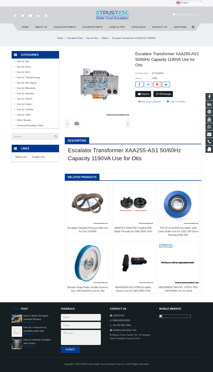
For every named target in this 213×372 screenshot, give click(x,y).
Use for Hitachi (24, 98)
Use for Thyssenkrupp (28, 77)
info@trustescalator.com (188, 14)
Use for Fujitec (24, 104)
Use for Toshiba (25, 109)
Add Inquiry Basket (150, 101)
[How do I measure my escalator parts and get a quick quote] (17, 331)
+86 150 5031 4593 (121, 325)
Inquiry (145, 94)
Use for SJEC (24, 114)
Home (60, 38)
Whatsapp (164, 94)
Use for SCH (23, 72)
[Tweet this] (148, 84)
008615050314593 (121, 320)
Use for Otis (92, 38)
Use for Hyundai (25, 93)
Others (105, 38)
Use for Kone (24, 66)
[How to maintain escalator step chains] (17, 344)
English (185, 3)
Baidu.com (21, 156)
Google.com (38, 156)
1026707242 (118, 315)
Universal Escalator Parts (30, 125)
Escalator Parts (75, 38)
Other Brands (24, 120)
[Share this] (139, 84)
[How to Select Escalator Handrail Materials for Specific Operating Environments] (17, 318)
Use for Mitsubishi (26, 88)
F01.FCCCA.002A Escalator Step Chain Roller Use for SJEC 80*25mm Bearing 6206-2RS (178, 231)
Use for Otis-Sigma (27, 82)
